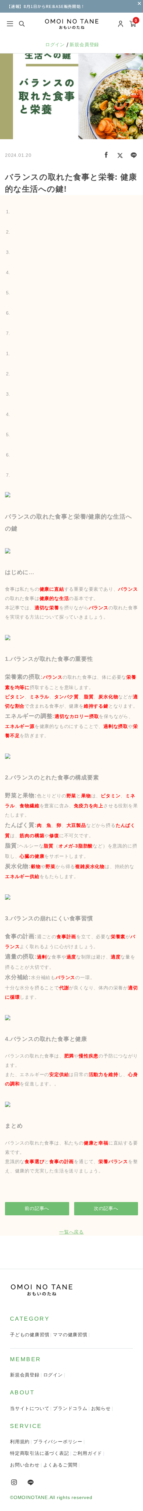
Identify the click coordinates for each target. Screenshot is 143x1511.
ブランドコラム (70, 1408)
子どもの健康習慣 (29, 1334)
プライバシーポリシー (57, 1441)
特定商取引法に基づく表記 (39, 1453)
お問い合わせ (25, 1464)
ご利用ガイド (87, 1453)
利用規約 (20, 1441)
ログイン (56, 44)
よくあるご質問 (60, 1464)
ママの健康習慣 (70, 1334)
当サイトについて (29, 1408)
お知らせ (101, 1408)
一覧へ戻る (71, 1232)
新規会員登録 (84, 44)
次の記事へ (106, 1208)
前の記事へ (37, 1208)
